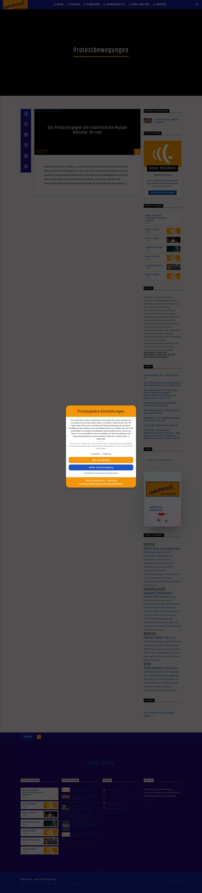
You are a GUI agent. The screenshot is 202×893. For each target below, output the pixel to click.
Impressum (112, 480)
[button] (101, 467)
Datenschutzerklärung (95, 480)
